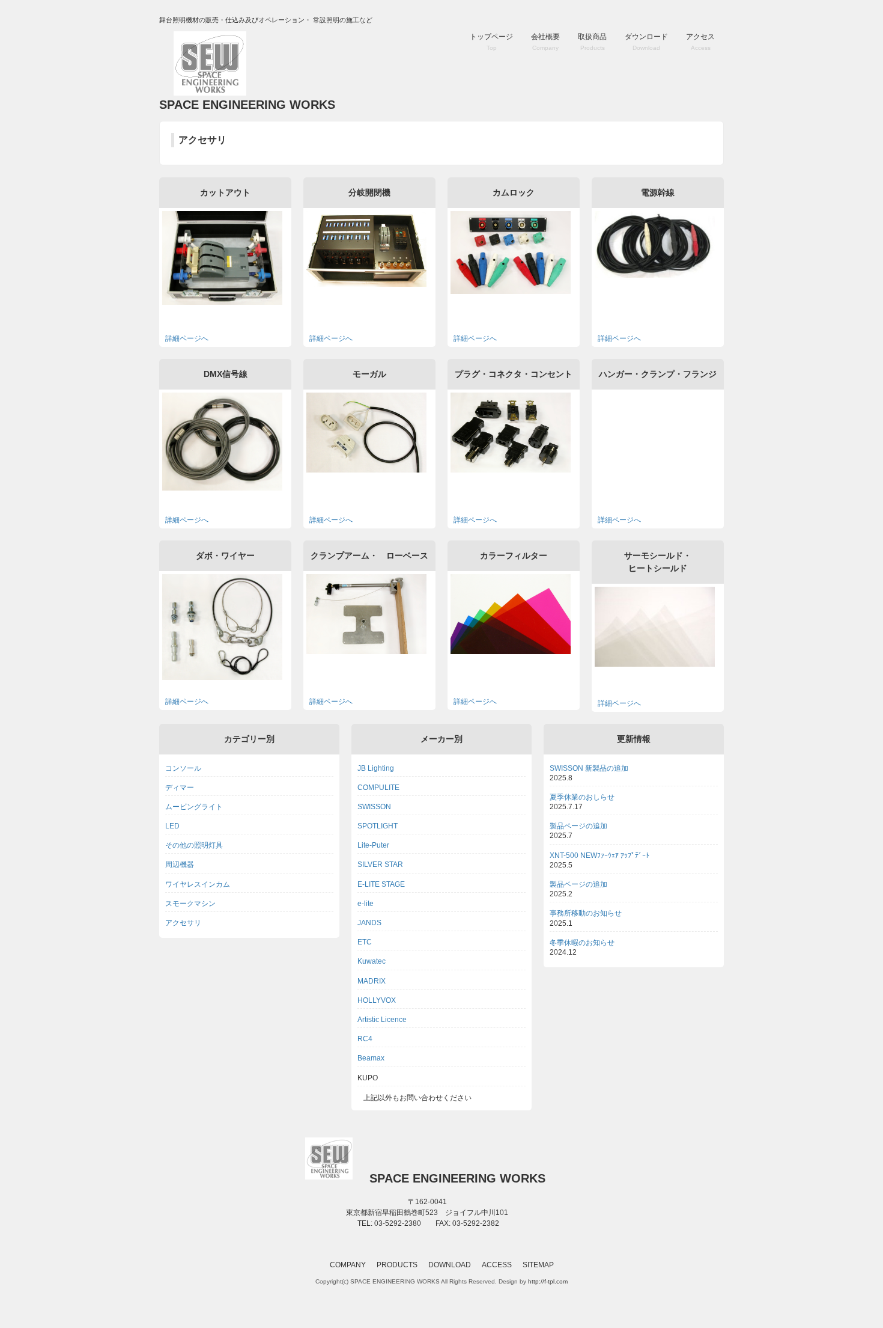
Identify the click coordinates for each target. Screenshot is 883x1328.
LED (172, 826)
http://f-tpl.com (548, 1281)
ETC (364, 942)
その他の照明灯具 (194, 845)
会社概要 (545, 41)
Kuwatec (371, 961)
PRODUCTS (397, 1265)
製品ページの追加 (578, 826)
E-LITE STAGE (381, 884)
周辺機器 (179, 864)
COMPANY (348, 1265)
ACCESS (497, 1265)
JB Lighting (375, 768)
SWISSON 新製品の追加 (589, 768)
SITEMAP (538, 1265)
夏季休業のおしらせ (582, 797)
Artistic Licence (382, 1019)
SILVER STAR (380, 864)
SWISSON (374, 807)
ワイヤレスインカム (197, 884)
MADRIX (371, 981)
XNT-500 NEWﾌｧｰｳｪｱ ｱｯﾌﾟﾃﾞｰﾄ (599, 855)
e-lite (365, 903)
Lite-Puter (373, 845)
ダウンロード (646, 41)
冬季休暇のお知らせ (582, 942)
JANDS (369, 923)
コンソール (183, 768)
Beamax (370, 1058)
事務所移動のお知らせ (586, 913)
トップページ (491, 41)
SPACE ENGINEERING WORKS (247, 104)
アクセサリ (183, 923)
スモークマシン (190, 903)
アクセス (700, 41)
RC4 (364, 1039)
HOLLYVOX (376, 1000)
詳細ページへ (186, 338)
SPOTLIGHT (377, 826)
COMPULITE (378, 787)
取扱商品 (592, 41)
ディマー (179, 787)
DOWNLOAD (449, 1265)
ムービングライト (194, 807)
